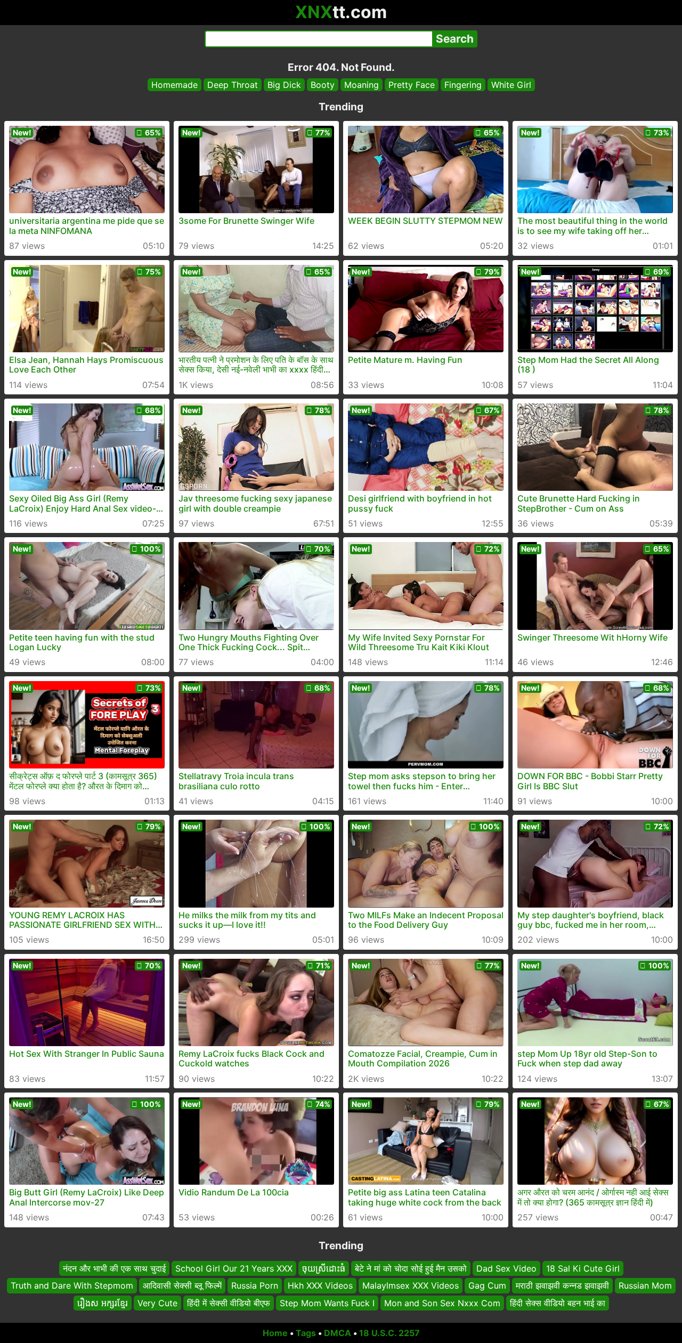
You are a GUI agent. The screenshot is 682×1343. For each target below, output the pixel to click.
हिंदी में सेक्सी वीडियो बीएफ (228, 1303)
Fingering (463, 84)
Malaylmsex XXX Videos (410, 1286)
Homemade (174, 84)
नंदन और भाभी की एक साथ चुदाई (114, 1268)
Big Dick (284, 84)
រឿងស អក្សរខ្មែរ (102, 1303)
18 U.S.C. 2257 (389, 1333)
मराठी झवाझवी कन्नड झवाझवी (562, 1286)
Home (275, 1333)
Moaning (361, 84)
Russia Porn (254, 1286)
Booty (323, 84)
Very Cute (157, 1303)
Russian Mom (645, 1286)
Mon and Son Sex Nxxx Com (442, 1303)
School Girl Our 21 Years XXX (234, 1268)
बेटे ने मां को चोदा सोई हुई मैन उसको (411, 1268)
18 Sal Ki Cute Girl (583, 1268)
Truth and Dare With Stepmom (72, 1286)
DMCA (337, 1333)
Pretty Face (411, 84)
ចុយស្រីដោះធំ (323, 1268)
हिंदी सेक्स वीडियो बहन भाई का (557, 1303)
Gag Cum (487, 1286)
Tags (306, 1333)
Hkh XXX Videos (320, 1286)
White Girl (511, 84)
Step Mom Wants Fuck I (327, 1303)
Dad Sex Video (506, 1268)
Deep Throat (232, 84)
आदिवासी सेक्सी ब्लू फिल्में (182, 1286)
